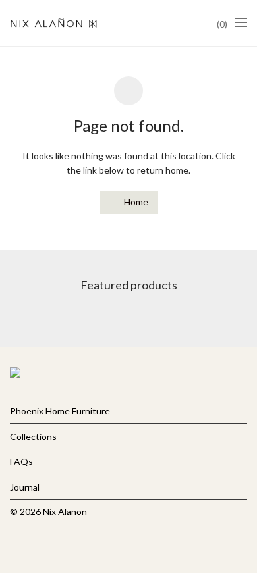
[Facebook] (14, 542)
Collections (33, 436)
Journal (25, 487)
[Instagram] (34, 542)
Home (135, 201)
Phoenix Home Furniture (60, 410)
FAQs (21, 461)
